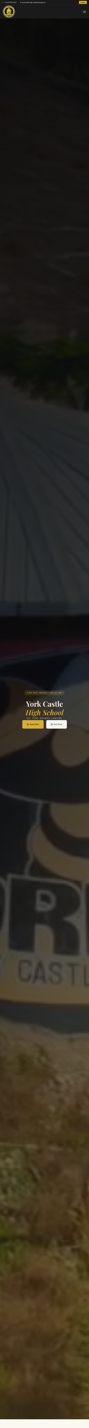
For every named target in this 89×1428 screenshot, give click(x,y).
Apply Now (34, 724)
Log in (83, 2)
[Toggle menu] (84, 11)
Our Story (58, 724)
